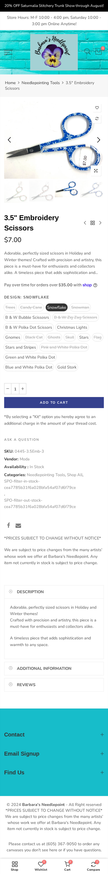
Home (10, 82)
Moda (25, 459)
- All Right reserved (83, 804)
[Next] (98, 139)
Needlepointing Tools (41, 82)
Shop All (75, 474)
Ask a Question (21, 439)
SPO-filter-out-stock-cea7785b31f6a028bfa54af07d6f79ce (40, 503)
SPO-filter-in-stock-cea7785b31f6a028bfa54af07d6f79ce (40, 484)
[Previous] (9, 139)
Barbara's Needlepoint (43, 804)
